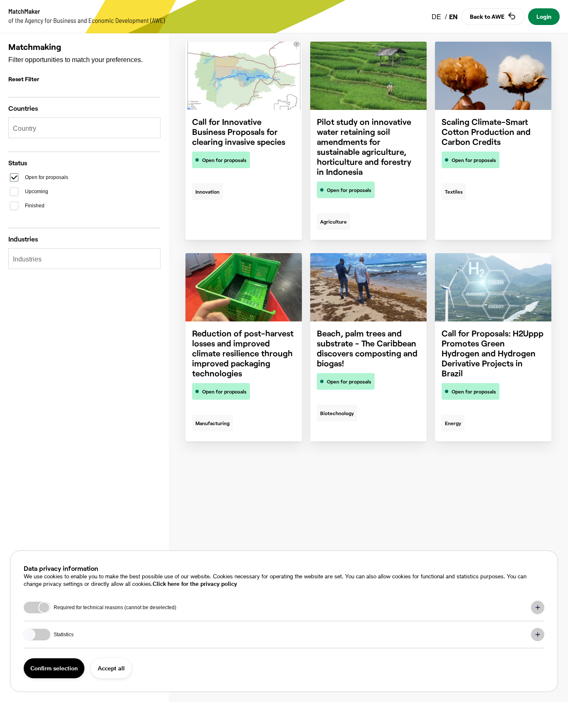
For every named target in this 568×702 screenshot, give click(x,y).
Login (543, 16)
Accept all (111, 668)
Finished (34, 206)
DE (437, 16)
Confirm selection (54, 668)
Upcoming (36, 191)
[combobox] (80, 128)
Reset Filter (23, 78)
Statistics (64, 634)
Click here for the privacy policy (195, 583)
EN (453, 16)
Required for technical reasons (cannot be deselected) (115, 607)
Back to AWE (487, 16)
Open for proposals (46, 177)
